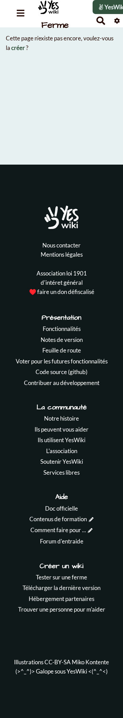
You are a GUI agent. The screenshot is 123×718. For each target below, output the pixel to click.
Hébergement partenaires (61, 598)
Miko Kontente (90, 662)
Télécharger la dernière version (61, 587)
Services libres (61, 472)
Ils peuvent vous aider (61, 429)
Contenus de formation (58, 519)
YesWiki (77, 671)
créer (18, 47)
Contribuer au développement (61, 382)
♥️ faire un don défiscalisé (61, 291)
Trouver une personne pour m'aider (61, 609)
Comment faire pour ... (58, 530)
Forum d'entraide (61, 541)
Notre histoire (61, 418)
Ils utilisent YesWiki (61, 440)
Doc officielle (61, 508)
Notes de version (62, 339)
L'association (61, 450)
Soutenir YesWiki (61, 461)
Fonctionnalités (62, 328)
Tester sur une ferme (61, 577)
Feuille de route (61, 350)
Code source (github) (61, 371)
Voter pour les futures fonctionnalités (62, 361)
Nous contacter (61, 245)
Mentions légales (62, 254)
